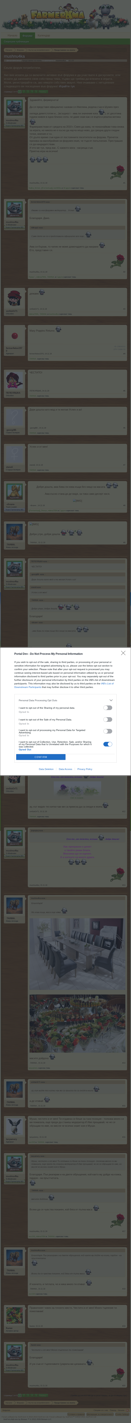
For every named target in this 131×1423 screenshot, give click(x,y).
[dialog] (65, 711)
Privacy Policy (84, 769)
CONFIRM (41, 757)
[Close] (124, 654)
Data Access (65, 769)
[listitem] (65, 700)
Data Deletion (46, 769)
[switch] (107, 707)
